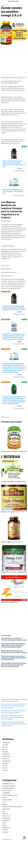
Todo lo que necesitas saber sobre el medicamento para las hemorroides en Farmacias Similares (12, 717)
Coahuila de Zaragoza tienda (9, 795)
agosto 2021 (5, 763)
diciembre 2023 (6, 742)
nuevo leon (5, 813)
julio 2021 (4, 765)
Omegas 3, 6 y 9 (5, 5)
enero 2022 (5, 751)
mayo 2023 (5, 744)
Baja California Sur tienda (8, 785)
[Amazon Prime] (23, 168)
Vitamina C (5, 829)
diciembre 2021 (6, 754)
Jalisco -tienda (6, 808)
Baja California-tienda (8, 788)
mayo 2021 (5, 770)
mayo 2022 (5, 747)
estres (4, 802)
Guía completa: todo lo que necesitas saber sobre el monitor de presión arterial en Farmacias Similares (14, 705)
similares (4, 825)
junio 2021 (5, 767)
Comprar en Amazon (20, 171)
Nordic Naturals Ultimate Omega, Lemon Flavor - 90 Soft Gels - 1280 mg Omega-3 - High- (13, 191)
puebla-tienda (5, 820)
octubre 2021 (5, 758)
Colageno (4, 797)
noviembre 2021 (6, 756)
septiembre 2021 (6, 760)
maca (3, 811)
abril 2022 (4, 749)
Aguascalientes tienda (8, 783)
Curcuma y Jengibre (7, 799)
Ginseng (4, 804)
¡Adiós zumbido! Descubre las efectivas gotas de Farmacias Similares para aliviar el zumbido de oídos (14, 723)
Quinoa (4, 822)
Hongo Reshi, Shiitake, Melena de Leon (12, 806)
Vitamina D (5, 831)
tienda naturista (13, 1)
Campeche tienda (6, 790)
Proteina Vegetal (6, 818)
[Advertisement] (14, 62)
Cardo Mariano (6, 792)
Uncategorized (6, 827)
